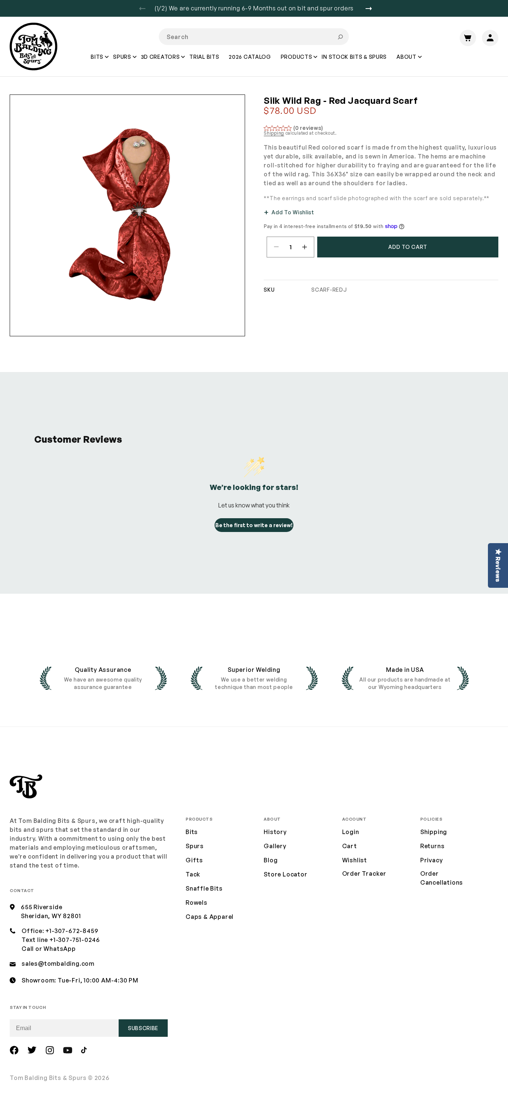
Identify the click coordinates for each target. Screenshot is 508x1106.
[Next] (371, 8)
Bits (192, 832)
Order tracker (364, 874)
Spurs (195, 846)
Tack (193, 874)
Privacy (431, 860)
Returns (432, 846)
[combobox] (254, 36)
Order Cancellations (441, 878)
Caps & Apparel (210, 916)
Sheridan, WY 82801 (51, 916)
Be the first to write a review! (254, 525)
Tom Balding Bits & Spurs (48, 1077)
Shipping (274, 133)
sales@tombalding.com (58, 963)
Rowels (197, 902)
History (275, 832)
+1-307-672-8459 (71, 931)
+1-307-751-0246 (74, 939)
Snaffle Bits (204, 888)
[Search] (340, 37)
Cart (349, 846)
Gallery (275, 846)
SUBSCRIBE (143, 1028)
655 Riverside (41, 907)
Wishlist (354, 860)
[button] (97, 62)
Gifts (194, 860)
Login (350, 832)
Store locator (285, 874)
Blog (270, 860)
